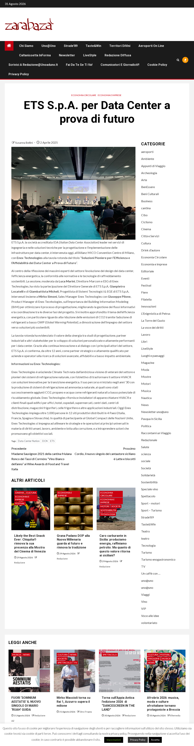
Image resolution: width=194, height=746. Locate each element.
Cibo (144, 215)
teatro (145, 538)
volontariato (149, 622)
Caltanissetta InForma (35, 55)
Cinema (19, 492)
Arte (144, 180)
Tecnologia (107, 514)
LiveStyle (89, 55)
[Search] (178, 60)
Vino (144, 601)
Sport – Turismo (151, 510)
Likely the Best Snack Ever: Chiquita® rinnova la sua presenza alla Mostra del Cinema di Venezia (30, 543)
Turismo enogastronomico (158, 559)
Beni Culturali (150, 194)
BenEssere (148, 187)
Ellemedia (175, 715)
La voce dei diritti (152, 327)
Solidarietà (148, 475)
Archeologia (149, 173)
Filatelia (146, 299)
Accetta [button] (155, 739)
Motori (104, 506)
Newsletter (67, 55)
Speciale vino (149, 489)
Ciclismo (147, 222)
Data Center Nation (29, 440)
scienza (146, 454)
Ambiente (147, 158)
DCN (45, 440)
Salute (145, 447)
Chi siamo (26, 46)
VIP (143, 608)
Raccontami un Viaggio (156, 433)
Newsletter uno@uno (155, 412)
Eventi (145, 278)
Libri (144, 341)
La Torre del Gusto (153, 320)
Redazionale (149, 440)
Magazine (147, 362)
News (145, 405)
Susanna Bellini (24, 142)
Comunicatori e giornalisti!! (120, 65)
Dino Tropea (86, 711)
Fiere (144, 292)
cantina (146, 208)
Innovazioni (148, 306)
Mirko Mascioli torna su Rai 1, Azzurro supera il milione (73, 701)
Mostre (146, 376)
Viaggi (145, 594)
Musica (146, 391)
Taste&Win (93, 46)
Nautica (146, 398)
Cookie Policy (157, 65)
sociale (145, 461)
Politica (146, 426)
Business (147, 201)
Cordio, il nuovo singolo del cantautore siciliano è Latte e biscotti (105, 453)
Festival (20, 503)
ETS (52, 440)
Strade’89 (70, 46)
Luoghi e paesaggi (152, 355)
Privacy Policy (19, 74)
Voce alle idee (150, 615)
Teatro (145, 531)
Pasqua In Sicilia (151, 419)
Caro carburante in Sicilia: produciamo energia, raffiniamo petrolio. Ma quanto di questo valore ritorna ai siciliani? (115, 545)
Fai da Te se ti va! (79, 65)
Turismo (146, 552)
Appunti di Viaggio (153, 166)
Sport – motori (150, 503)
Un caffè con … (150, 573)
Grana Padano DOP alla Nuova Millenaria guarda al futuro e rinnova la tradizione (73, 541)
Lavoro (145, 334)
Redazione (19, 562)
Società (115, 506)
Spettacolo (148, 496)
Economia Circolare (83, 95)
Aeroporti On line (151, 46)
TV (143, 566)
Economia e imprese (109, 95)
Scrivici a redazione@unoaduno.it (33, 65)
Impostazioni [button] (113, 739)
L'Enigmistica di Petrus (155, 313)
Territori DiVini (119, 46)
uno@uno (48, 46)
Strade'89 (147, 517)
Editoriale (147, 271)
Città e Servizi (150, 236)
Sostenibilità (108, 510)
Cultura (31, 492)
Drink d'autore (150, 250)
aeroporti (147, 151)
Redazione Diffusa (118, 55)
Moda (145, 369)
